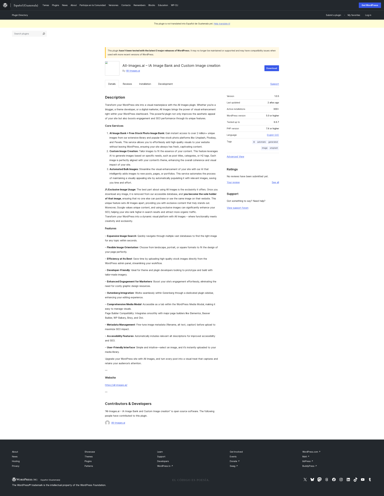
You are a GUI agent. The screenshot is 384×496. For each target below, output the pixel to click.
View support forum (237, 207)
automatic (261, 142)
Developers (163, 461)
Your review (233, 182)
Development (165, 83)
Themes (89, 456)
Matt (305, 456)
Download (271, 68)
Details (112, 83)
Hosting (16, 461)
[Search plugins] (44, 34)
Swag (234, 466)
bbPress (307, 461)
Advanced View (235, 156)
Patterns (89, 466)
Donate (235, 461)
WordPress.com (311, 451)
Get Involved (236, 451)
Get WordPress (370, 5)
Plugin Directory (20, 15)
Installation (145, 83)
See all (275, 182)
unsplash (274, 148)
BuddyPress (309, 466)
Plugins (88, 461)
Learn (160, 451)
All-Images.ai (133, 70)
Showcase (90, 451)
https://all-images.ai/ (116, 384)
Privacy (15, 466)
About (15, 451)
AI (254, 142)
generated (273, 142)
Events (233, 456)
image (264, 148)
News (15, 456)
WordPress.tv (165, 466)
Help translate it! (222, 23)
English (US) (273, 135)
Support (274, 83)
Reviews (127, 83)
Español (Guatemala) (50, 480)
